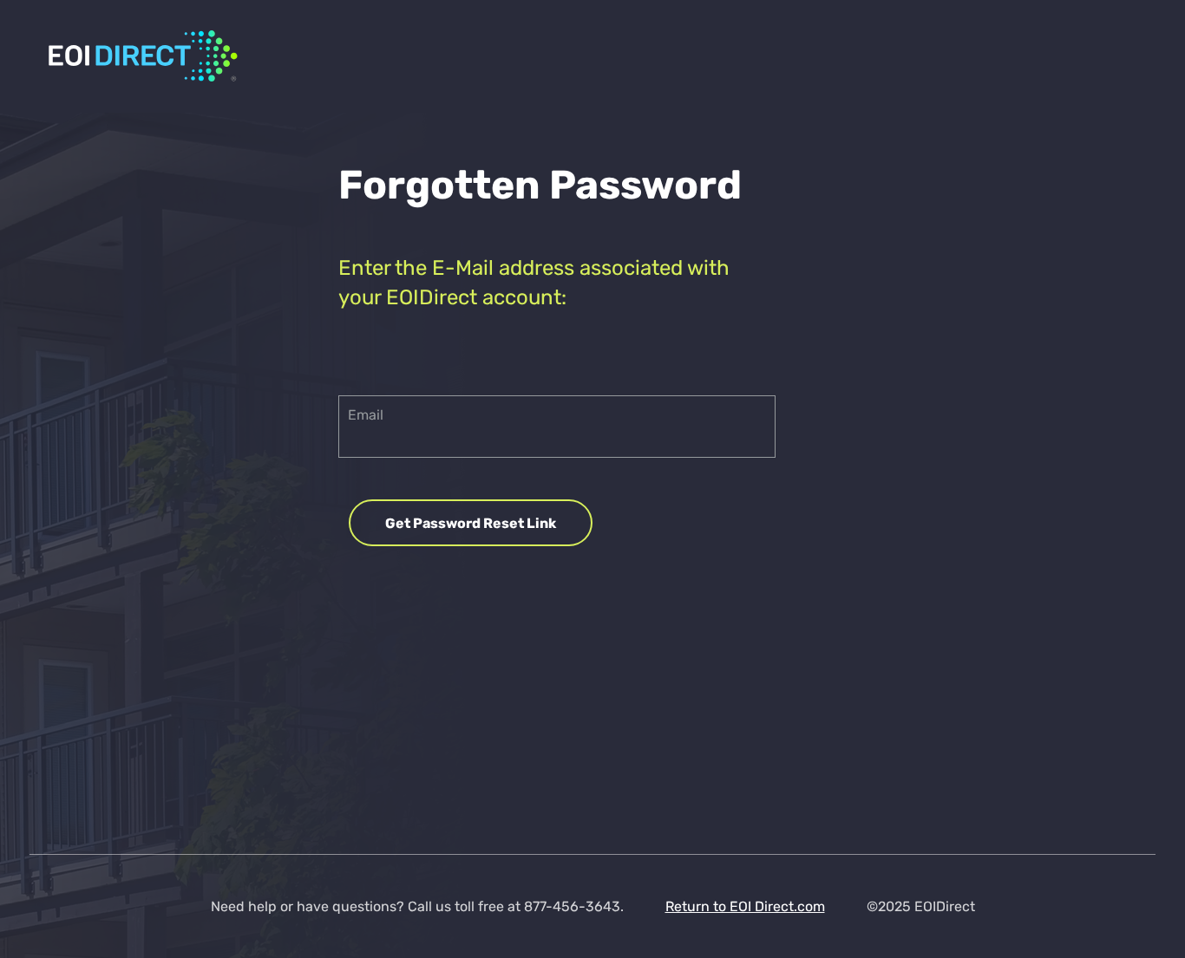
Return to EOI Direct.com (745, 906)
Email (365, 415)
